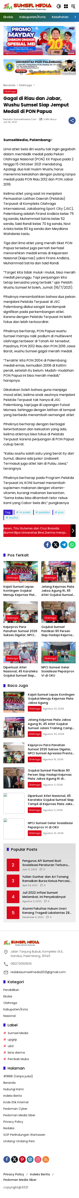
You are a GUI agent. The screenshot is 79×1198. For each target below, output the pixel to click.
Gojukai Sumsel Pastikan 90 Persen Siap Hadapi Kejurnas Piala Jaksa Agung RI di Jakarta (57, 631)
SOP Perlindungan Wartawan (24, 1135)
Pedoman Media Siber (19, 1115)
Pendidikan (11, 990)
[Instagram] (38, 1159)
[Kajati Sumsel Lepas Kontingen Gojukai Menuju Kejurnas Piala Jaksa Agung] (20, 572)
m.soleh (24, 512)
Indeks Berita (12, 1096)
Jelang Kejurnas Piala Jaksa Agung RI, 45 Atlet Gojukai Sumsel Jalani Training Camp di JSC (57, 591)
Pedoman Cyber (15, 1109)
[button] (58, 6)
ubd (10, 1046)
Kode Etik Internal (15, 1102)
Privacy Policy (13, 1122)
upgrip (12, 1039)
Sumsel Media (18, 1033)
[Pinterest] (22, 1159)
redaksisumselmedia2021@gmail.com (38, 972)
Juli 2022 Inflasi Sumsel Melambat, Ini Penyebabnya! (44, 895)
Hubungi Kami (13, 1089)
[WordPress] (30, 1159)
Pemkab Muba (18, 1059)
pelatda (44, 512)
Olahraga (10, 91)
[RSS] (45, 1159)
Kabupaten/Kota (15, 1009)
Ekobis (7, 996)
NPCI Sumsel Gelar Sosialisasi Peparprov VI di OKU (57, 671)
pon (61, 512)
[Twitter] (55, 544)
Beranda (9, 1083)
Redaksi (8, 1128)
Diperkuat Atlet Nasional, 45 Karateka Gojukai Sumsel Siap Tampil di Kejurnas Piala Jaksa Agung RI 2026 (20, 671)
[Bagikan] (72, 120)
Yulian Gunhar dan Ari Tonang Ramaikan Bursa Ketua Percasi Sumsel (45, 879)
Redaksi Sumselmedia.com (19, 119)
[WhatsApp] (72, 544)
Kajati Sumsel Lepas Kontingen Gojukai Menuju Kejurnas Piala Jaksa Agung (19, 591)
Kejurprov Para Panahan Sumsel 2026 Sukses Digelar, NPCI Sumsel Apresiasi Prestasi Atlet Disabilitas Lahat (20, 631)
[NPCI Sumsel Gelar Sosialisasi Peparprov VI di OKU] (58, 652)
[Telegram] (63, 544)
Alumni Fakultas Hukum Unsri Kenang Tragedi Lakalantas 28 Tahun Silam (46, 911)
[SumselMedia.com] (27, 6)
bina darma (16, 1052)
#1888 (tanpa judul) (18, 1076)
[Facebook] (47, 544)
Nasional (9, 1016)
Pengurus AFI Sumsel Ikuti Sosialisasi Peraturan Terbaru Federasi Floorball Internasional (46, 863)
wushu (13, 518)
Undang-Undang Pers (19, 1141)
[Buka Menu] (65, 6)
